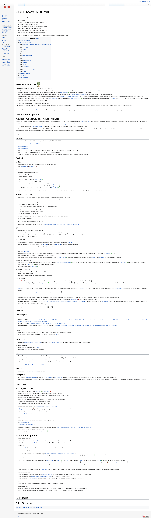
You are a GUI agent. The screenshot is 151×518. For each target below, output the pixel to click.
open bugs (38, 391)
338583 (92, 455)
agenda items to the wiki (71, 124)
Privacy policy (18, 516)
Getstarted (83, 288)
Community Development (26, 424)
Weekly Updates (27, 507)
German (101, 257)
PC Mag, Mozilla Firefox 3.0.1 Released (49, 319)
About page (33, 478)
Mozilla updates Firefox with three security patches (131, 319)
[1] (37, 347)
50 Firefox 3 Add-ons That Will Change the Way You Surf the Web (46, 323)
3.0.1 (88, 121)
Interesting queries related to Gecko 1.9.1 (27, 144)
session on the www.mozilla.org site (41, 476)
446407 (81, 460)
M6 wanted (32, 166)
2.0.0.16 (83, 121)
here (57, 334)
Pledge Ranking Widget (78, 94)
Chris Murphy (52, 98)
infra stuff (39, 406)
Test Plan (70, 242)
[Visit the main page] (7, 6)
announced (27, 441)
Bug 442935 (43, 431)
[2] (42, 365)
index (25, 17)
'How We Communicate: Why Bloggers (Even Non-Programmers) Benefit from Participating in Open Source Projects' (86, 325)
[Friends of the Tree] (38, 84)
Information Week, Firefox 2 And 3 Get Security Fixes (32, 321)
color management (76, 98)
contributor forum (40, 360)
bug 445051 (38, 179)
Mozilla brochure (46, 474)
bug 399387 (108, 253)
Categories (19, 507)
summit (97, 91)
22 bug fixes (33, 266)
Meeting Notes (37, 507)
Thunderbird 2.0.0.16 (36, 126)
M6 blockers (24, 166)
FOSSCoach (105, 301)
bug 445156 (54, 188)
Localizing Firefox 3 (24, 422)
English (93, 257)
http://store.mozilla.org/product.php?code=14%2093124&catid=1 (60, 224)
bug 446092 (88, 283)
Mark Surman (37, 441)
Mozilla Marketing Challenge (32, 342)
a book (112, 98)
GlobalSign (49, 460)
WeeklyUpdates (21, 15)
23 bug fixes (123, 262)
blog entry (31, 443)
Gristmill (20, 281)
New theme (118, 288)
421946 (77, 462)
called (24, 448)
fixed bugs (46, 391)
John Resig (48, 377)
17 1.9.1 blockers (22, 146)
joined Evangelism (31, 377)
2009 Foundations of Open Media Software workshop (59, 453)
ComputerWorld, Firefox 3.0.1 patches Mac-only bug (76, 319)
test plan (45, 244)
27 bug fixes (30, 264)
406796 (67, 460)
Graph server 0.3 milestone (25, 408)
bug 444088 (74, 299)
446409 (98, 460)
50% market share (32, 371)
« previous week (20, 17)
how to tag (54, 406)
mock (47, 406)
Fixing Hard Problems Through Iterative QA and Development (60, 301)
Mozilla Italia (63, 96)
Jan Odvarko (57, 377)
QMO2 (19, 288)
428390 (124, 462)
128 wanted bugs (22, 148)
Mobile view (36, 516)
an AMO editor (26, 414)
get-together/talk (73, 96)
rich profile (58, 244)
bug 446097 (44, 283)
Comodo (57, 462)
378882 (104, 462)
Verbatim (20, 410)
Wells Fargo (114, 462)
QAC (50, 305)
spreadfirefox (55, 342)
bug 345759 (62, 257)
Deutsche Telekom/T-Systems (89, 462)
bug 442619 (55, 184)
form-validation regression (63, 262)
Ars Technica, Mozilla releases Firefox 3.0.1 (103, 319)
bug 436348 (48, 246)
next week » (31, 17)
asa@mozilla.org (38, 110)
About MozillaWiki (27, 516)
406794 (59, 460)
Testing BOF (83, 301)
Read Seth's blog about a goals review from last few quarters (73, 427)
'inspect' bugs (64, 92)
